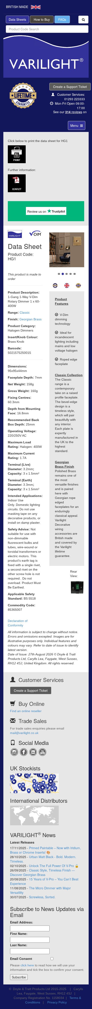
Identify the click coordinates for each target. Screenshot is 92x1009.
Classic (25, 312)
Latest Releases (22, 842)
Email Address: (21, 922)
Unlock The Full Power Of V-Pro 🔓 (54, 865)
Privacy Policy (57, 1002)
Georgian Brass (30, 319)
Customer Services (41, 680)
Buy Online (31, 703)
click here (27, 965)
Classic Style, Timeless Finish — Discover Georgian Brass (42, 872)
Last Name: (18, 945)
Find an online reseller (26, 711)
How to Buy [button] (42, 19)
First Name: (18, 933)
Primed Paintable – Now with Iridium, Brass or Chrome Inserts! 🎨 (45, 850)
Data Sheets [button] (17, 19)
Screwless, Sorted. (42, 897)
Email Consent (21, 958)
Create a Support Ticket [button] (70, 86)
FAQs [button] (62, 19)
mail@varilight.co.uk (24, 733)
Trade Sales (33, 721)
